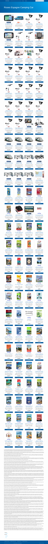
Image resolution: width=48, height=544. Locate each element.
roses (6, 537)
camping (6, 535)
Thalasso (6, 533)
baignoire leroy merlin (6, 541)
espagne (6, 536)
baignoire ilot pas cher (24, 541)
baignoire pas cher (19, 541)
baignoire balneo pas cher (13, 541)
